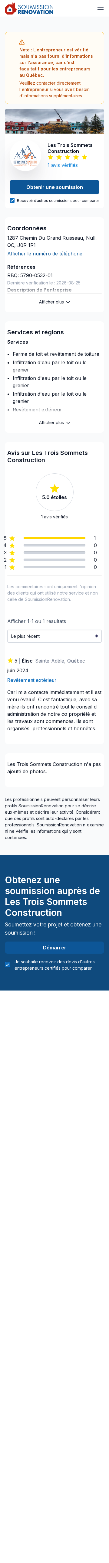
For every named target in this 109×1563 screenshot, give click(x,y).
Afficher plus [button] (51, 301)
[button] (100, 8)
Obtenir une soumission (54, 187)
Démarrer (54, 948)
